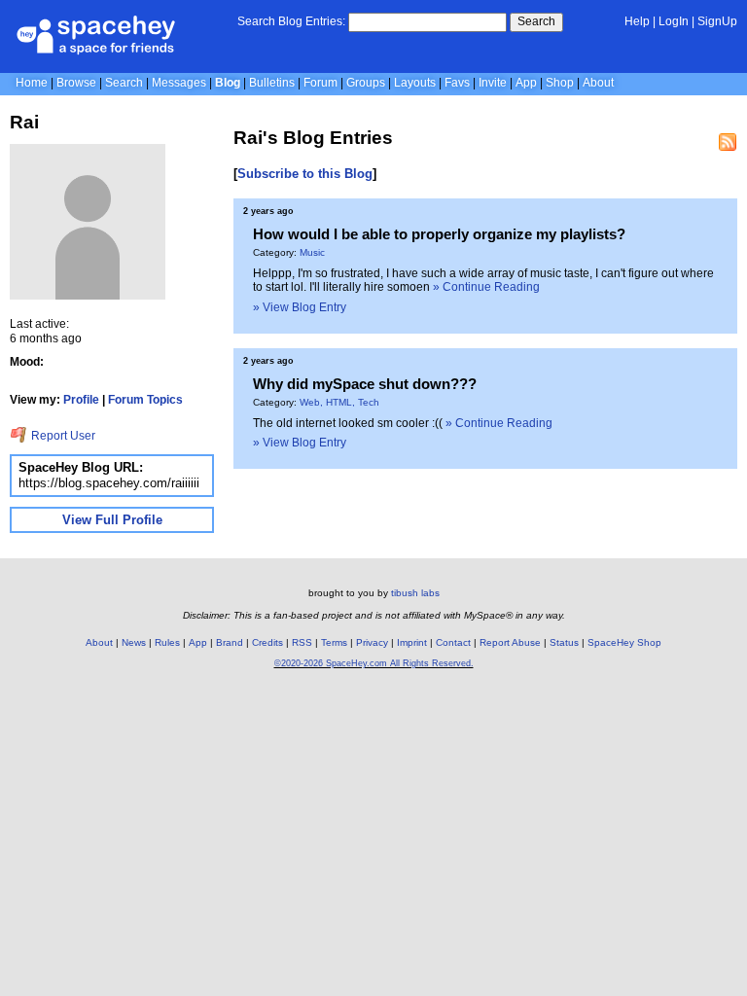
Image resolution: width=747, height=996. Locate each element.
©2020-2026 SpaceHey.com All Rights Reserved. (374, 663)
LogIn (673, 21)
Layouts (415, 82)
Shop (560, 82)
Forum (320, 82)
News (134, 642)
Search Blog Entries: (291, 21)
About (598, 82)
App (526, 82)
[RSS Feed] (727, 142)
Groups (365, 82)
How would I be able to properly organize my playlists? (439, 234)
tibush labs (415, 592)
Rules (167, 642)
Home (32, 82)
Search (536, 21)
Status (564, 642)
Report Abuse (510, 642)
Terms (334, 642)
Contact (453, 642)
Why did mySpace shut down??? (365, 383)
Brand (229, 642)
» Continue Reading (486, 287)
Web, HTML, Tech (339, 402)
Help (637, 21)
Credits (267, 642)
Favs (457, 82)
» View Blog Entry (299, 307)
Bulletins (272, 82)
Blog (227, 82)
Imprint (412, 642)
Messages (179, 82)
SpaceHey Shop (624, 642)
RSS (302, 642)
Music (312, 252)
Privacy (372, 642)
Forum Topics (145, 400)
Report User (61, 436)
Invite (493, 82)
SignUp (717, 21)
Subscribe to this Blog (305, 173)
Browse (76, 82)
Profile (81, 400)
